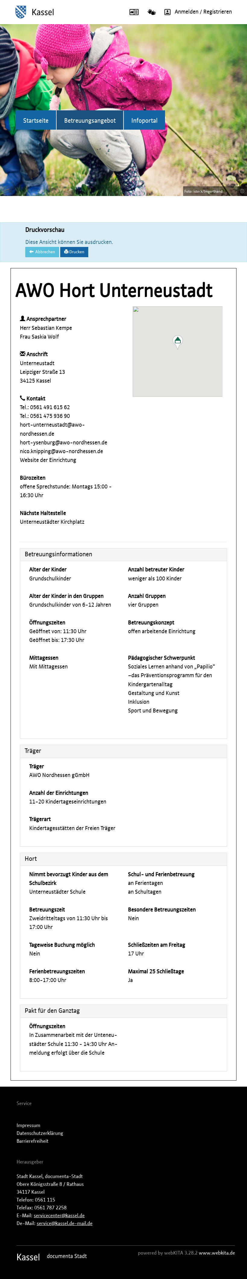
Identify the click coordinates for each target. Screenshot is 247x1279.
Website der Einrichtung (48, 460)
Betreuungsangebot (90, 121)
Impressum (28, 1125)
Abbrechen (44, 252)
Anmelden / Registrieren (203, 12)
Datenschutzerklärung (40, 1133)
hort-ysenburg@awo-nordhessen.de (63, 443)
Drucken (76, 252)
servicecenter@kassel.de (59, 1215)
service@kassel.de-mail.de (64, 1223)
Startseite (35, 121)
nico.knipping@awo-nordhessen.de (61, 451)
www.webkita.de (217, 1253)
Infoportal (144, 121)
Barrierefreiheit (32, 1141)
